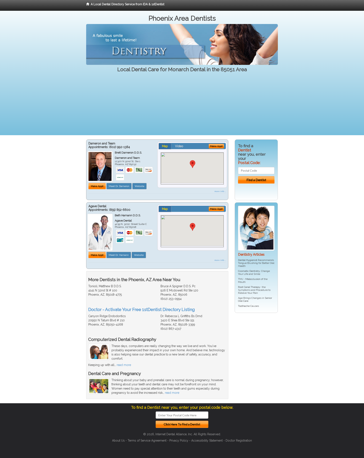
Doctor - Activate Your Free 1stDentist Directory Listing (141, 309)
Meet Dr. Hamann (119, 255)
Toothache (244, 305)
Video (179, 146)
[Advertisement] (182, 105)
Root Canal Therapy (249, 287)
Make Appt (97, 186)
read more (124, 365)
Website (139, 186)
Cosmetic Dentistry (249, 271)
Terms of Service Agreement (147, 440)
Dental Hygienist (247, 260)
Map (165, 146)
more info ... (220, 191)
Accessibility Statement (207, 440)
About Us (118, 440)
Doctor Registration (239, 440)
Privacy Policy (178, 440)
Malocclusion (252, 279)
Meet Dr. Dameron (119, 186)
